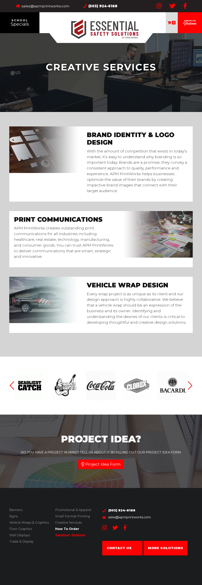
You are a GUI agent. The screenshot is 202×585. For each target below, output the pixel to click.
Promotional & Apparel (73, 510)
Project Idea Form (102, 464)
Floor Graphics (20, 529)
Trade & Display (21, 541)
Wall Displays (19, 535)
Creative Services (68, 522)
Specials (20, 23)
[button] (190, 385)
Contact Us (119, 548)
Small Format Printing (72, 516)
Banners (15, 510)
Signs (13, 516)
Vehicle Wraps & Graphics (29, 522)
